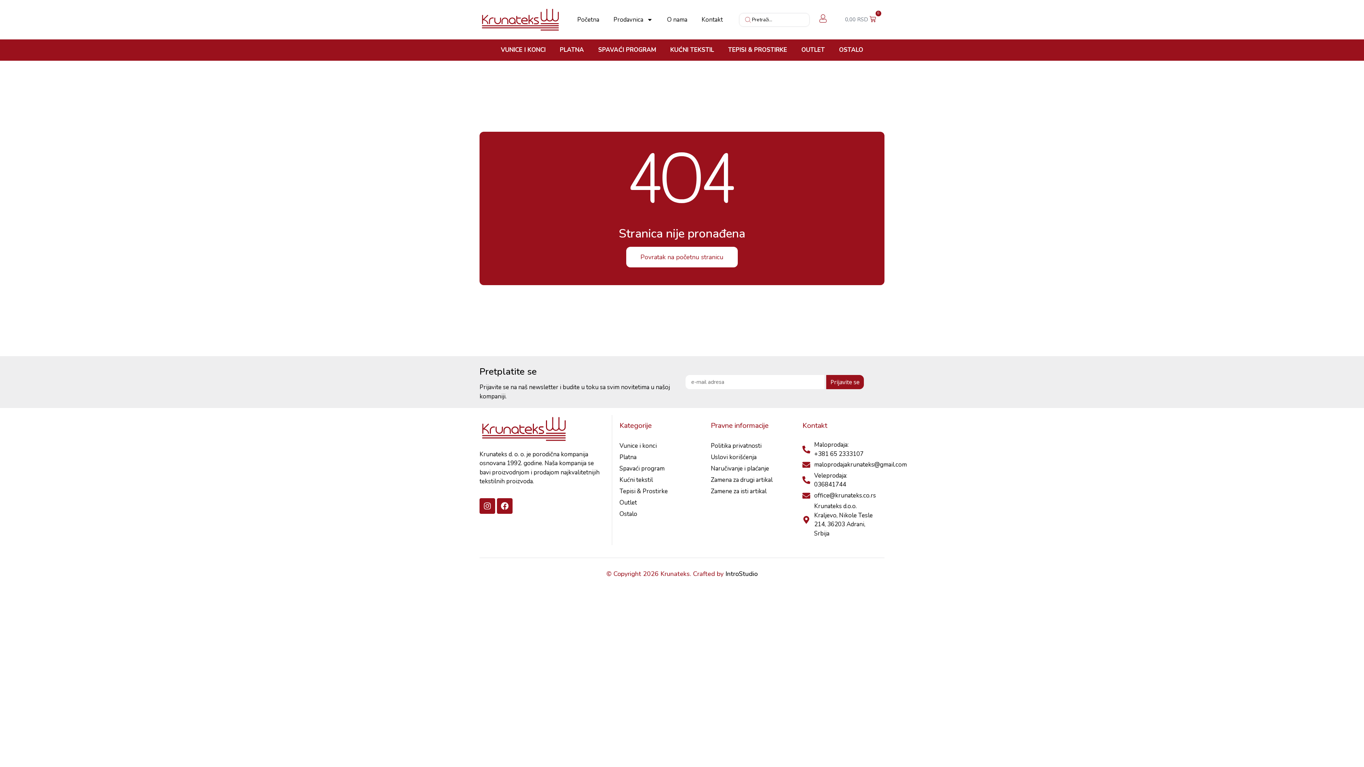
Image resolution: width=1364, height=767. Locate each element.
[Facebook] (505, 506)
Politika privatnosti (736, 446)
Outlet (813, 50)
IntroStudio (741, 574)
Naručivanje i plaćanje (740, 468)
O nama (677, 19)
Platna (572, 50)
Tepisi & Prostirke (757, 50)
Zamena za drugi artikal (742, 480)
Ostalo (851, 50)
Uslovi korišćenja (734, 457)
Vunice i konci (523, 50)
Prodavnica (628, 19)
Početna (588, 19)
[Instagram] (487, 506)
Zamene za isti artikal (739, 491)
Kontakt (712, 19)
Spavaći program (627, 50)
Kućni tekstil (692, 50)
